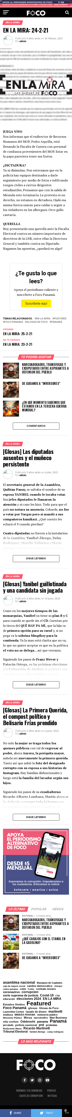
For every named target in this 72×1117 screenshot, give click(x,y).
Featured (60, 318)
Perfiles (51, 1090)
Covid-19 (47, 995)
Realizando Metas (12, 1029)
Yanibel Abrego (37, 1032)
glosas (32, 1008)
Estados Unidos (14, 1004)
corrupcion (30, 991)
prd (41, 1025)
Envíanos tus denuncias (29, 1090)
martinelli (55, 1011)
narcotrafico (41, 1018)
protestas (51, 1025)
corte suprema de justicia (20, 995)
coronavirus (11, 991)
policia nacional (26, 1025)
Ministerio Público (12, 1018)
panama (42, 1021)
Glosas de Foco (37, 322)
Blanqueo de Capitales (49, 983)
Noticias (52, 1096)
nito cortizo (11, 1021)
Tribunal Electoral (15, 1031)
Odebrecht (27, 1021)
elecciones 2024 (29, 998)
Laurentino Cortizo (13, 1012)
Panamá (56, 322)
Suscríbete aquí (36, 303)
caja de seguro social (14, 986)
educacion (9, 999)
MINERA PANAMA (25, 1015)
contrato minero (46, 989)
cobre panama (10, 989)
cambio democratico (39, 986)
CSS (57, 996)
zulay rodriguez (55, 1032)
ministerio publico (47, 1015)
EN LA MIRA (43, 318)
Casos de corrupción (31, 1096)
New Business (58, 1018)
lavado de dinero (36, 1012)
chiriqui (58, 986)
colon (23, 989)
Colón (31, 989)
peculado (8, 1025)
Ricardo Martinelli (36, 1028)
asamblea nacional (19, 982)
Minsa (28, 1017)
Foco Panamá (14, 322)
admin (22, 41)
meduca (8, 1015)
